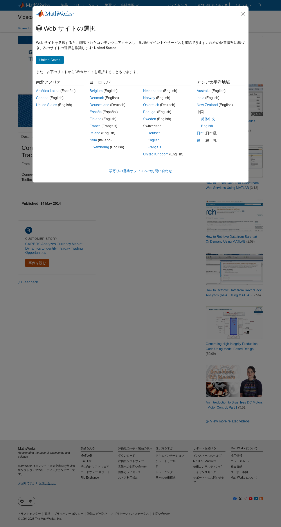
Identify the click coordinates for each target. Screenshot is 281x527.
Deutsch (154, 133)
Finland (95, 119)
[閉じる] (243, 13)
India (200, 98)
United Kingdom (155, 154)
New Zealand (207, 105)
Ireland (95, 133)
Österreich (151, 105)
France (95, 126)
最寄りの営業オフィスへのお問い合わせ (140, 171)
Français (154, 147)
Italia (93, 140)
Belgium (96, 91)
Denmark (97, 98)
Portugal (149, 112)
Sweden (149, 119)
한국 (200, 140)
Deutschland (99, 105)
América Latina (47, 91)
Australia (204, 91)
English (153, 140)
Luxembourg (99, 147)
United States (46, 105)
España (96, 112)
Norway (149, 98)
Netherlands (152, 91)
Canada (42, 98)
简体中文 (208, 119)
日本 (200, 133)
